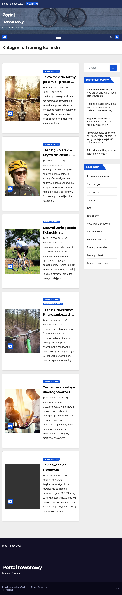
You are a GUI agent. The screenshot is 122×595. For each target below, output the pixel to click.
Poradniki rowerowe (97, 239)
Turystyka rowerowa (53, 304)
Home (116, 588)
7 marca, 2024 (53, 161)
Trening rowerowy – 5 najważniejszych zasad (59, 314)
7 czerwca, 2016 (55, 398)
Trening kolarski (51, 71)
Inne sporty (93, 216)
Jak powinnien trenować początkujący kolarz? (60, 469)
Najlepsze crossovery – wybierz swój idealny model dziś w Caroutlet (102, 92)
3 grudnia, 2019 (54, 320)
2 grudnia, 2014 (54, 475)
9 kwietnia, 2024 (55, 88)
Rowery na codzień (97, 247)
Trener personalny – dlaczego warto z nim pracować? (59, 392)
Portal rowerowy (22, 567)
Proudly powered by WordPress (16, 587)
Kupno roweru (94, 231)
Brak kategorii (94, 184)
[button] (111, 37)
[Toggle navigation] (58, 37)
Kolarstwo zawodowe (98, 223)
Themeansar (7, 590)
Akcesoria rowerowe (98, 176)
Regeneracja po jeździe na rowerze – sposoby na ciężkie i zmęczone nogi (101, 107)
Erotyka (91, 200)
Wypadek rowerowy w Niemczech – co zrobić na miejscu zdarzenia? (101, 121)
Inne (89, 208)
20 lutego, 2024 (54, 238)
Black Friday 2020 (11, 546)
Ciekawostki (93, 192)
